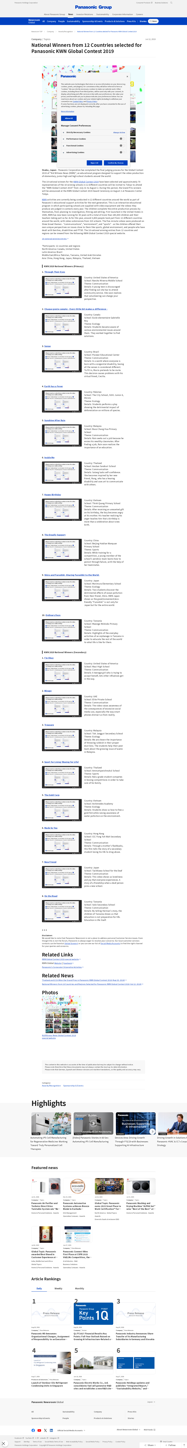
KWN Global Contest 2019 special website (60, 959)
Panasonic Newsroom (47, 1402)
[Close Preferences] (5, 1443)
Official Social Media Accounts (70, 1430)
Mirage (48, 690)
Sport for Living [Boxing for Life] (61, 761)
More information (67, 111)
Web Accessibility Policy (74, 1441)
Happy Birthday (52, 494)
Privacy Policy (107, 1441)
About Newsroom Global (127, 1429)
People (61, 21)
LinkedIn (43, 1438)
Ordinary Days (53, 615)
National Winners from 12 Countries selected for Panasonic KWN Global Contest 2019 (107, 31)
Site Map (27, 1441)
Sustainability (73, 21)
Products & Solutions (115, 21)
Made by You (50, 827)
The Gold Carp (51, 794)
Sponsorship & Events (92, 21)
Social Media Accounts (110, 943)
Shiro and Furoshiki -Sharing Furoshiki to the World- (72, 574)
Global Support (71, 943)
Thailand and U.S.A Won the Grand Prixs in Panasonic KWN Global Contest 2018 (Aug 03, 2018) (83, 980)
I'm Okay (49, 657)
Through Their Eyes (54, 271)
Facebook (67, 963)
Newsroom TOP (36, 31)
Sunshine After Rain (54, 420)
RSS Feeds (148, 1429)
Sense (47, 346)
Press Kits (131, 21)
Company (51, 21)
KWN (44, 199)
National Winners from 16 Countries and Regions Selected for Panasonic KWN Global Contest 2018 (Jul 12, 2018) (92, 984)
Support (17, 1441)
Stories (143, 21)
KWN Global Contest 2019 (86, 181)
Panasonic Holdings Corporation (26, 3)
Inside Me (49, 457)
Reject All (94, 163)
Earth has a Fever (53, 386)
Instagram (53, 1438)
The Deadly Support (55, 534)
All (43, 21)
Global (34, 21)
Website (57, 963)
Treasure (49, 724)
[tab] (58, 1288)
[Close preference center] (127, 76)
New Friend (50, 861)
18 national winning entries (54, 238)
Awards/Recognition (65, 31)
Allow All (69, 118)
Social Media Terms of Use (54, 1441)
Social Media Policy (92, 1441)
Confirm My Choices (116, 163)
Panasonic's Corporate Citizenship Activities (62, 967)
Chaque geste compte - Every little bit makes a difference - (75, 308)
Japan (150, 1401)
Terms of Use (37, 1441)
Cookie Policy (120, 1441)
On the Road (50, 895)
